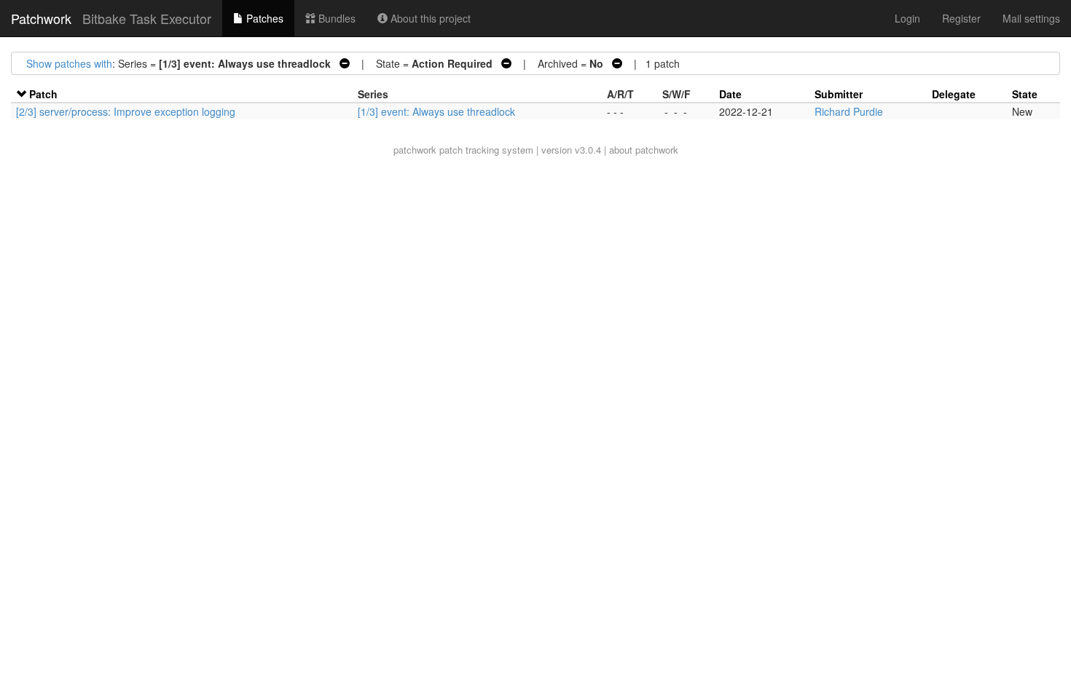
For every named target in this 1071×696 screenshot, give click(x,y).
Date (730, 94)
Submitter (839, 94)
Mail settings (1031, 18)
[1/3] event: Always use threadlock (436, 111)
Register (961, 18)
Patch (43, 94)
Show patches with (69, 63)
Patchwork (41, 18)
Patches (263, 18)
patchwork (414, 150)
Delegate (954, 94)
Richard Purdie (849, 111)
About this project (429, 18)
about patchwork (643, 150)
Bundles (335, 18)
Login (907, 18)
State (1024, 94)
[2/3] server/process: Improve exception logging (125, 111)
